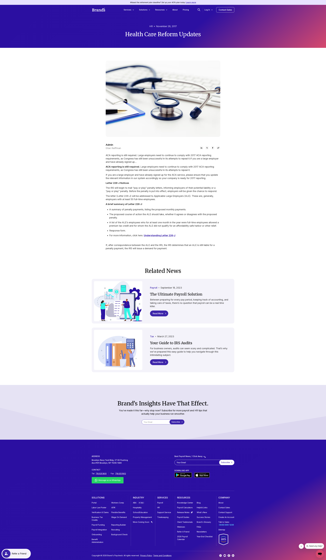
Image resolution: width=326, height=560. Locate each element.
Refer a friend (183, 532)
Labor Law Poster (99, 507)
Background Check (119, 534)
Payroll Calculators (185, 507)
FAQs (199, 527)
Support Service (164, 512)
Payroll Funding (98, 525)
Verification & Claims (100, 512)
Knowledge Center (185, 503)
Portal (94, 503)
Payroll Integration (99, 530)
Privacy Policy (146, 555)
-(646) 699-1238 (226, 525)
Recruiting (115, 530)
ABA (134, 503)
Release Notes (183, 512)
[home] (99, 9)
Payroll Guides (183, 517)
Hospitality (137, 507)
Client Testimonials (185, 522)
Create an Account (226, 517)
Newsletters (202, 532)
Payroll (160, 503)
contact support (225, 512)
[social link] (218, 148)
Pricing (186, 10)
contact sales (224, 507)
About (175, 10)
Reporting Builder (118, 525)
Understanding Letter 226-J (159, 235)
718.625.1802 (120, 473)
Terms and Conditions (162, 555)
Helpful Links (202, 507)
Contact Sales (225, 10)
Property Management (142, 517)
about (220, 503)
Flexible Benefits (118, 512)
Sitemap (221, 530)
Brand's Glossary (204, 522)
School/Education (140, 512)
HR (158, 507)
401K (113, 507)
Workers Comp (117, 503)
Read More (158, 313)
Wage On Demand (119, 517)
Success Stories (203, 517)
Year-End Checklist (205, 536)
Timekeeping (162, 517)
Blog (199, 503)
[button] (128, 10)
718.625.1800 (101, 473)
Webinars (181, 527)
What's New (202, 512)
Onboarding (97, 534)
